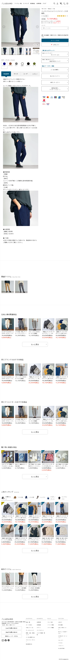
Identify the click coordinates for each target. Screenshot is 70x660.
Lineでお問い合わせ (11, 628)
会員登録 (39, 625)
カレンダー (61, 640)
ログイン (39, 627)
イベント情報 (51, 625)
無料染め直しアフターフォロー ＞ (55, 88)
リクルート (61, 645)
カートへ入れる (55, 40)
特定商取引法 (29, 644)
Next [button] (37, 26)
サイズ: (43, 25)
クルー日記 (50, 622)
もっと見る (35, 344)
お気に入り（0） (30, 627)
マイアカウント (40, 630)
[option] (20, 27)
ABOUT (60, 622)
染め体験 (60, 625)
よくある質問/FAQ (30, 637)
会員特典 (39, 622)
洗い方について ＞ (55, 76)
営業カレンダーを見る (11, 636)
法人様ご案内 (61, 648)
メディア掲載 (51, 627)
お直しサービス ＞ (55, 82)
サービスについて (30, 630)
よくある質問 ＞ (55, 70)
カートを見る (29, 625)
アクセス (60, 643)
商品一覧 (28, 622)
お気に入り (55, 44)
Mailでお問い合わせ (11, 632)
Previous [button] (4, 26)
